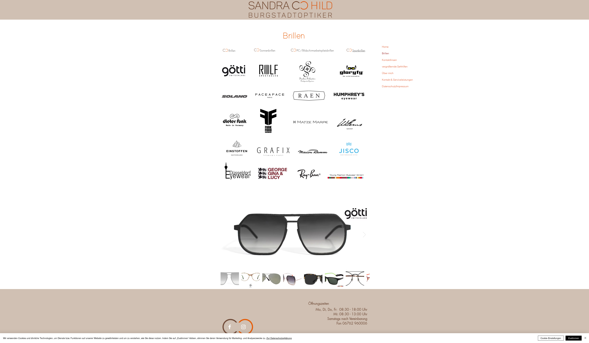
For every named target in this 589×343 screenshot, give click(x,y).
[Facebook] (230, 327)
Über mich (387, 73)
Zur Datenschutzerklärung (279, 338)
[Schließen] (585, 338)
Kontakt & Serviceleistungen (397, 79)
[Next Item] (364, 235)
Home (385, 46)
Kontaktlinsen (389, 59)
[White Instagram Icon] (243, 327)
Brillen (385, 53)
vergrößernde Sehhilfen (395, 66)
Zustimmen (573, 338)
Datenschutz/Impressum (395, 86)
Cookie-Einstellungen (551, 338)
